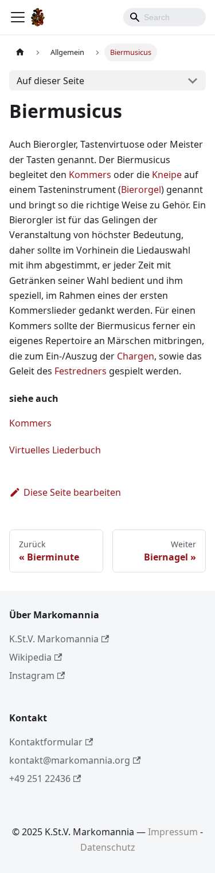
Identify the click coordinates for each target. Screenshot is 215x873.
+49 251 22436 (40, 778)
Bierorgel (141, 189)
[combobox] (164, 17)
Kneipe (167, 174)
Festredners (80, 371)
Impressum (173, 831)
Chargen (135, 356)
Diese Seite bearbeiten (72, 492)
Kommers (90, 174)
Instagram (31, 675)
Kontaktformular (46, 742)
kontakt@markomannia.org (69, 760)
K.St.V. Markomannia (54, 639)
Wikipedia (30, 657)
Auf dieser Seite (50, 80)
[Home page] (20, 52)
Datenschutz (107, 847)
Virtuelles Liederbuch (55, 450)
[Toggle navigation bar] (17, 17)
